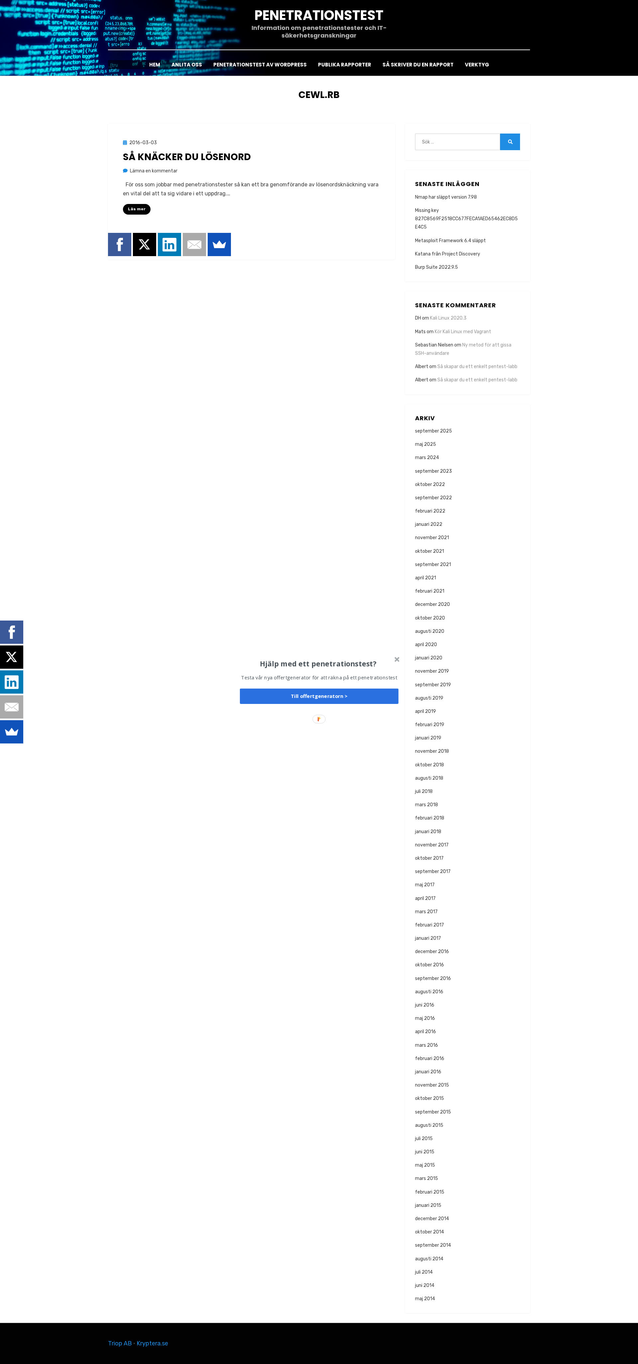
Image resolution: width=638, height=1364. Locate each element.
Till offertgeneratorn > (319, 696)
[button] (318, 663)
